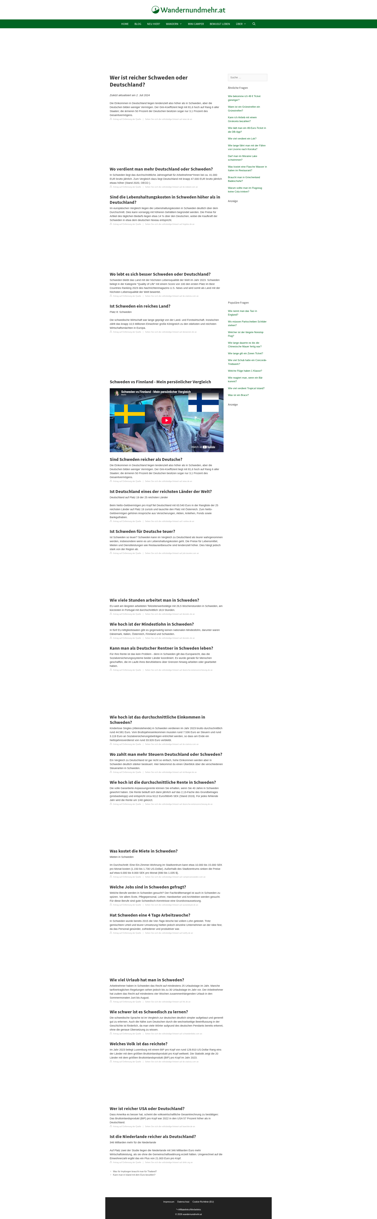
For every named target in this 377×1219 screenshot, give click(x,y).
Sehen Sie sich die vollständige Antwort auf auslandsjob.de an (171, 905)
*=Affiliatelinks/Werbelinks (188, 1209)
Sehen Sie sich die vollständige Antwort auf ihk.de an (167, 1002)
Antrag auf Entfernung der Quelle (127, 119)
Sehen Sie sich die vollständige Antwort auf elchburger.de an (171, 772)
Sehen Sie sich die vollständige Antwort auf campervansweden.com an (175, 877)
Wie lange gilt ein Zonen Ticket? (245, 353)
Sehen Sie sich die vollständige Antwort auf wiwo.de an (168, 119)
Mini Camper (196, 24)
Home (125, 24)
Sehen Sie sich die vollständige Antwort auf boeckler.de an (170, 1126)
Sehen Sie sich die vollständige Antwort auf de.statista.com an (172, 296)
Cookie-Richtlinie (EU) (203, 1201)
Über (239, 24)
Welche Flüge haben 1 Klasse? (245, 370)
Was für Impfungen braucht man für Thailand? (135, 1171)
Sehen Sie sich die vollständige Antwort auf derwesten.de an (171, 332)
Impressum (168, 1201)
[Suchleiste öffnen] (254, 23)
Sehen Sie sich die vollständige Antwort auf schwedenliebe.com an (173, 1034)
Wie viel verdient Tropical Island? (246, 388)
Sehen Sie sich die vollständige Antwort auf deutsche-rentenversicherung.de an (179, 670)
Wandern (172, 24)
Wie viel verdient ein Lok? (242, 138)
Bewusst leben (220, 24)
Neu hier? (153, 24)
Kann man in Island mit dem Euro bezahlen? (134, 1175)
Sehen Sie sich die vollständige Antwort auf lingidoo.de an (169, 224)
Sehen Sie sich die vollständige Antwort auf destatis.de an (170, 614)
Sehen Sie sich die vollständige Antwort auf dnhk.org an (169, 1162)
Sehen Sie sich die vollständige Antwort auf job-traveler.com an (172, 553)
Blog (137, 24)
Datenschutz (183, 1201)
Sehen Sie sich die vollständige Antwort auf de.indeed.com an (171, 187)
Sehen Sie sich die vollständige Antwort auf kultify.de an (169, 933)
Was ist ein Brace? (238, 395)
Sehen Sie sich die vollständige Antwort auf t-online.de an (169, 521)
